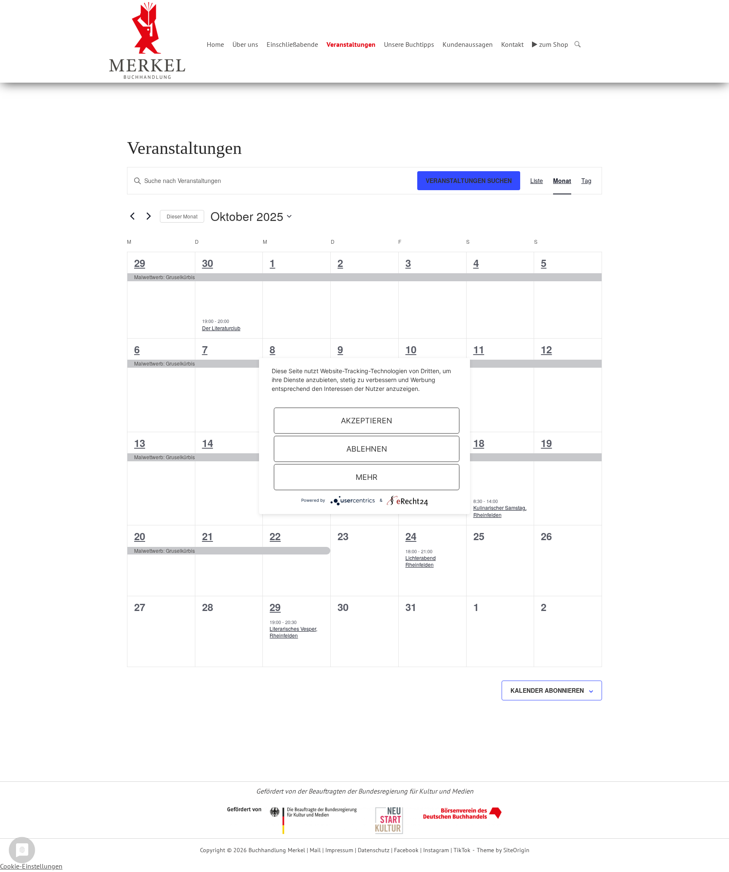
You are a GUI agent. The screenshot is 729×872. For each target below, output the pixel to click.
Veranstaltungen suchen (469, 180)
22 (275, 536)
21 (207, 536)
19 (546, 443)
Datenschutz (373, 850)
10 (410, 349)
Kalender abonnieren (547, 690)
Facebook (406, 850)
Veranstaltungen (351, 44)
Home (215, 44)
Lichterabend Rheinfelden (420, 561)
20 (139, 536)
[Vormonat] (132, 216)
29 (139, 263)
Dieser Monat (182, 216)
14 (207, 443)
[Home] (147, 39)
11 (478, 349)
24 (410, 536)
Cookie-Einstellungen (31, 866)
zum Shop (552, 44)
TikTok (462, 850)
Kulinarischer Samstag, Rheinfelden (499, 511)
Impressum (339, 850)
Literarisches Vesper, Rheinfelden (293, 632)
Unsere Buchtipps (409, 44)
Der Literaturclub (221, 327)
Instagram (436, 850)
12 (546, 349)
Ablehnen (366, 448)
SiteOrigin (516, 850)
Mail (315, 850)
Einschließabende (292, 44)
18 (478, 443)
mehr (367, 477)
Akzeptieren (366, 420)
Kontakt (512, 44)
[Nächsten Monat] (148, 216)
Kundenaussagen (468, 44)
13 (139, 443)
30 (207, 263)
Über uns (245, 44)
